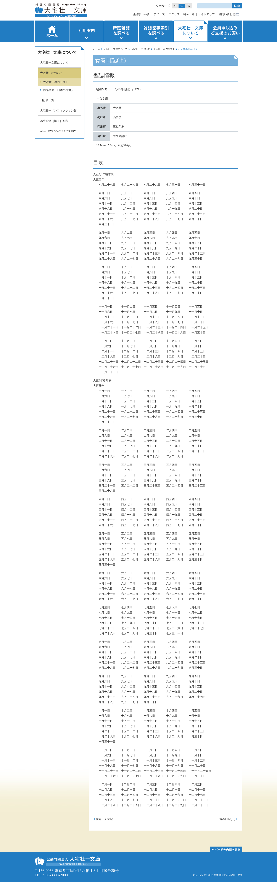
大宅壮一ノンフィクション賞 (58, 110)
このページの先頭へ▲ (226, 849)
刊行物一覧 (47, 100)
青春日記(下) (227, 819)
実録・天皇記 (104, 819)
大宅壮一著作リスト (164, 49)
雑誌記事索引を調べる (155, 31)
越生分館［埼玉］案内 (54, 121)
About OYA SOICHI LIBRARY (58, 131)
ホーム (51, 31)
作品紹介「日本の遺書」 (58, 90)
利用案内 (86, 31)
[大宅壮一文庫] (61, 10)
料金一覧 (189, 14)
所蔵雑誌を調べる (121, 31)
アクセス (174, 14)
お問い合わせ (226, 14)
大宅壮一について (140, 49)
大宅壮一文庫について (190, 31)
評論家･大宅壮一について (149, 14)
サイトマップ (206, 14)
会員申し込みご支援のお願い (225, 31)
